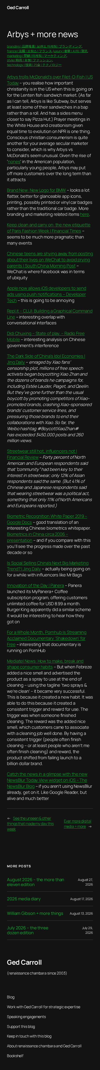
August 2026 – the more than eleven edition (35, 882)
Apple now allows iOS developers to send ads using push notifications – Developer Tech (46, 294)
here (84, 214)
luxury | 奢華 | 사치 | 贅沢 (70, 51)
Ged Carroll (18, 7)
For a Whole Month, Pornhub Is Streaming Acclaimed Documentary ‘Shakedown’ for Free (47, 638)
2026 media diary (23, 898)
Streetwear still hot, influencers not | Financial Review (42, 454)
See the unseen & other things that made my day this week (30, 823)
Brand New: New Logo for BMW (36, 190)
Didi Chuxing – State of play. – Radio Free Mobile (46, 336)
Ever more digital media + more (77, 823)
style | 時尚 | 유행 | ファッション (29, 60)
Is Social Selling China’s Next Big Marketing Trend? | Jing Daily (48, 566)
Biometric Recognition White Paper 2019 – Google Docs (47, 519)
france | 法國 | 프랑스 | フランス (29, 51)
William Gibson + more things (35, 913)
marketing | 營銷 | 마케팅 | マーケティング (37, 55)
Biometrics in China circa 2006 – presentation (37, 537)
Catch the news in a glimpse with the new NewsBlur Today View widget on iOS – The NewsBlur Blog (47, 780)
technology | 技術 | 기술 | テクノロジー (34, 64)
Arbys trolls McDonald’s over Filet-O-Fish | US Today (50, 80)
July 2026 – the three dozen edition (27, 930)
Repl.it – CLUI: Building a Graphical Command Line (50, 314)
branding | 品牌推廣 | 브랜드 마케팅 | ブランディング (44, 46)
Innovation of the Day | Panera (35, 585)
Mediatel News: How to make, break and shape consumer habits (45, 664)
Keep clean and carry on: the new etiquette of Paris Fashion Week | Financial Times (48, 228)
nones (14, 161)
